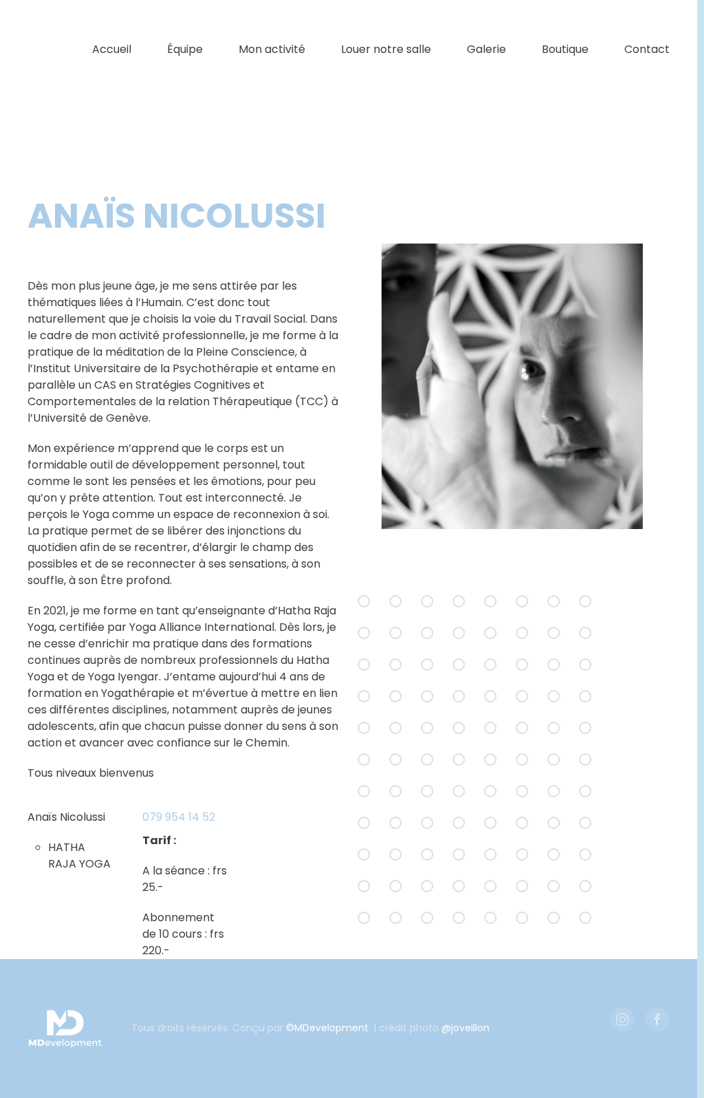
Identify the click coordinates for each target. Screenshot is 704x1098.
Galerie (486, 49)
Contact (647, 49)
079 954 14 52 (178, 817)
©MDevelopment (327, 1028)
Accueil (111, 49)
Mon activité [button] (272, 49)
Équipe (185, 49)
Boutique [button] (565, 49)
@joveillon (465, 1028)
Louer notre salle (386, 49)
